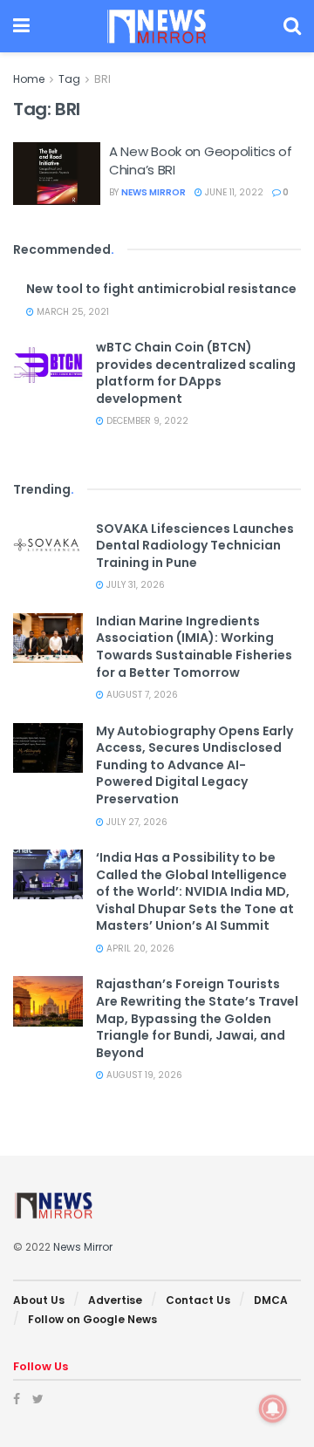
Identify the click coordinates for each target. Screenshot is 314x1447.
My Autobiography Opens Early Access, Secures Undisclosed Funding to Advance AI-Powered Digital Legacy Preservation (194, 765)
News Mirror (153, 192)
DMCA (271, 1300)
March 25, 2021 (71, 311)
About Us (39, 1300)
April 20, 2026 (139, 948)
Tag (69, 79)
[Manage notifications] (273, 1409)
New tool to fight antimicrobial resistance (161, 288)
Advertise (115, 1300)
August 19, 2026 (143, 1075)
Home (28, 79)
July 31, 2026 (134, 584)
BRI (102, 79)
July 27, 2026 (135, 822)
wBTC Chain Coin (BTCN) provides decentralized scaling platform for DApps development (196, 372)
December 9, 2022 (146, 420)
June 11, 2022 (232, 192)
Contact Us (198, 1300)
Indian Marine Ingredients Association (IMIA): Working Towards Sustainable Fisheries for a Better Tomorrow (194, 646)
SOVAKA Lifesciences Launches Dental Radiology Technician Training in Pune (195, 545)
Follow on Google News (92, 1319)
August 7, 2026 (141, 694)
